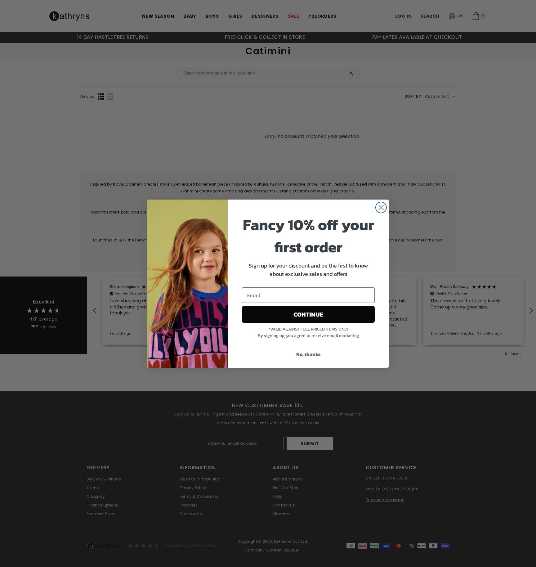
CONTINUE (308, 314)
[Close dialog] (381, 207)
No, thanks (308, 354)
